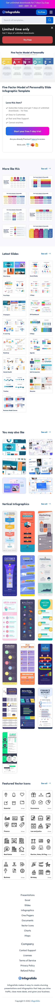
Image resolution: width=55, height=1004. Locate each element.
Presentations (28, 894)
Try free (27, 39)
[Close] (52, 28)
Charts (27, 930)
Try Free (41, 12)
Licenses (27, 955)
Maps (27, 935)
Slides (28, 905)
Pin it (4, 52)
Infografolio (35, 1000)
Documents (27, 920)
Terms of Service (27, 960)
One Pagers (27, 915)
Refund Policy (28, 970)
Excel (27, 899)
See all (44, 168)
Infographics (27, 910)
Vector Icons (27, 925)
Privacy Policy (27, 965)
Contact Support (27, 950)
